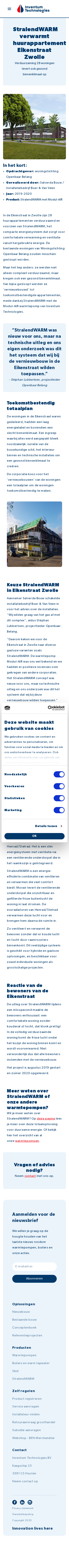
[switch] (59, 786)
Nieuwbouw (21, 1312)
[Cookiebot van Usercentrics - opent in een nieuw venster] (49, 708)
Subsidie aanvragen (26, 1430)
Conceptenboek (24, 1327)
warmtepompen (27, 1141)
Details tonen (46, 826)
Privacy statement (23, 1508)
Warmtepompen (24, 1355)
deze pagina (46, 1118)
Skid (15, 1371)
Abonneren (34, 1278)
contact (30, 1176)
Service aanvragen (25, 1406)
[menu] (9, 9)
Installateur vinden (26, 1414)
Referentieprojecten (27, 1335)
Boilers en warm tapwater (31, 1363)
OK (34, 836)
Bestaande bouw (24, 1319)
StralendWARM (23, 1378)
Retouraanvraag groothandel (33, 1422)
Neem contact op (25, 1481)
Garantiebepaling (22, 1514)
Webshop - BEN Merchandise (33, 1438)
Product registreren (27, 1398)
